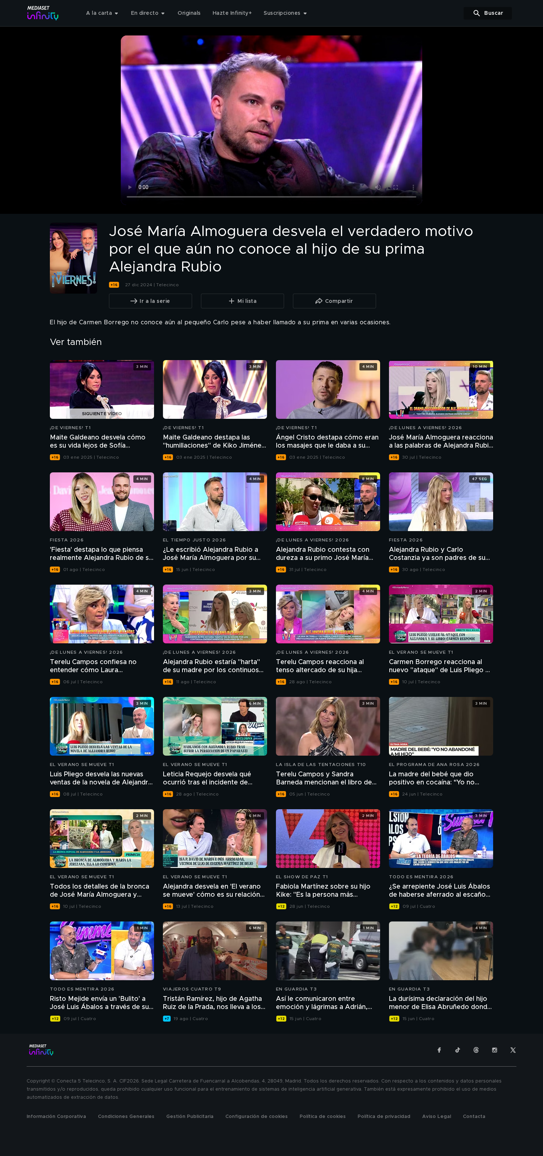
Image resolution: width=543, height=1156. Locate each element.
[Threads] (476, 1050)
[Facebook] (439, 1050)
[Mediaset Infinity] (43, 13)
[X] (513, 1050)
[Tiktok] (457, 1050)
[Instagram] (494, 1050)
